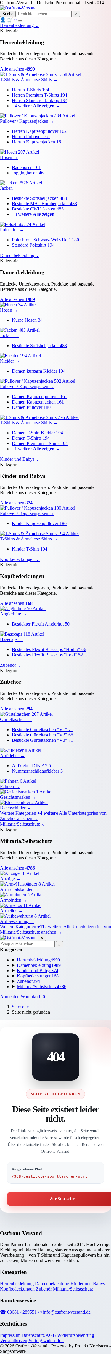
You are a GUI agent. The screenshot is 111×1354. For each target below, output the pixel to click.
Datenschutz (33, 1335)
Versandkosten (13, 1340)
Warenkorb (33, 996)
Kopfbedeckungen (18, 1288)
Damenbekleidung (52, 1283)
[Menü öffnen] (20, 21)
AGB (51, 1335)
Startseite (20, 1006)
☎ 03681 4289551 (19, 1312)
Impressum (10, 1335)
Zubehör (44, 1288)
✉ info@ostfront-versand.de (64, 1312)
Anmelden (10, 996)
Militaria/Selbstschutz (73, 1288)
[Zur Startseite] (18, 7)
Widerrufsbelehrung (75, 1335)
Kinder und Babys (87, 1283)
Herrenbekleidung (17, 1283)
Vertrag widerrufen (46, 1340)
